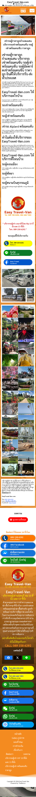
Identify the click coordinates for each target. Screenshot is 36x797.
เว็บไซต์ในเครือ (15, 724)
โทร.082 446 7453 (16, 676)
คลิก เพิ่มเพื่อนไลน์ (15, 562)
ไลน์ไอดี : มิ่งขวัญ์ (18, 559)
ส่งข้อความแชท (17, 552)
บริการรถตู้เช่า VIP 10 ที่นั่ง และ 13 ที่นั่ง (16, 760)
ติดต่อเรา (13, 244)
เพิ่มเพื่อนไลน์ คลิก (14, 686)
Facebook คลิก (14, 694)
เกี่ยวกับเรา (18, 750)
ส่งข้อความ (13, 700)
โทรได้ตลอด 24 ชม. (15, 670)
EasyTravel (13, 692)
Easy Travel (14, 261)
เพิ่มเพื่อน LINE (14, 254)
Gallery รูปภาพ (18, 738)
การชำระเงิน (18, 746)
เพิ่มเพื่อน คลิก (13, 710)
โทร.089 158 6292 (16, 668)
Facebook (13, 263)
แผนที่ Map (18, 742)
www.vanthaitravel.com (16, 726)
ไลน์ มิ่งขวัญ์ (13, 684)
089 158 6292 (16, 537)
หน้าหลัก (18, 734)
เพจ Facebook (17, 544)
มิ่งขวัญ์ (12, 252)
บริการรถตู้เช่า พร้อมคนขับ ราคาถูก (16, 768)
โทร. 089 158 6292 (17, 243)
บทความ (26, 754)
